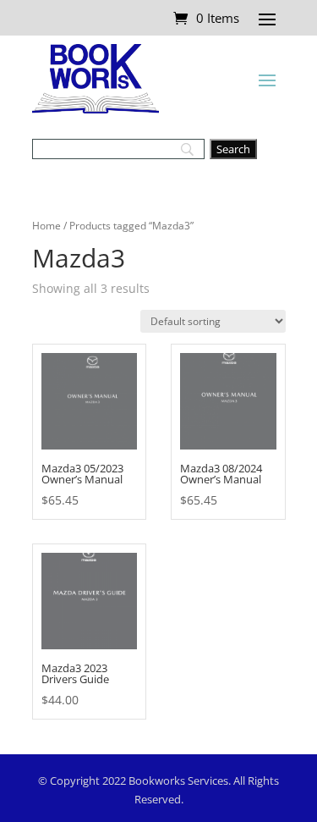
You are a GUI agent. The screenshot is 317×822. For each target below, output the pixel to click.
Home (46, 225)
